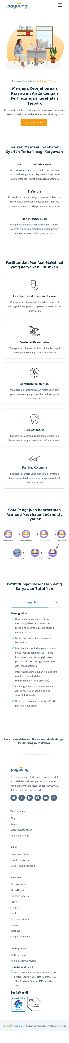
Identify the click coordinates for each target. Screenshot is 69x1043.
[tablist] (34, 602)
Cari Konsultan (18, 884)
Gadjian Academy (20, 936)
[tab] (30, 602)
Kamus (14, 823)
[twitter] (13, 798)
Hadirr (14, 913)
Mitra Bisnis (17, 889)
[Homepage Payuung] (18, 5)
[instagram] (37, 798)
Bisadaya (15, 930)
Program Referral (19, 895)
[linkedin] (29, 798)
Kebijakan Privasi (20, 835)
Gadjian (14, 907)
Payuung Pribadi (19, 918)
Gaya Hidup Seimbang (22, 865)
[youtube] (46, 798)
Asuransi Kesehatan (23, 80)
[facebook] (21, 798)
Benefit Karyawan (20, 859)
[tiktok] (54, 798)
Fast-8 (14, 901)
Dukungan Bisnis (19, 853)
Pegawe (14, 924)
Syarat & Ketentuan (21, 829)
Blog (12, 818)
